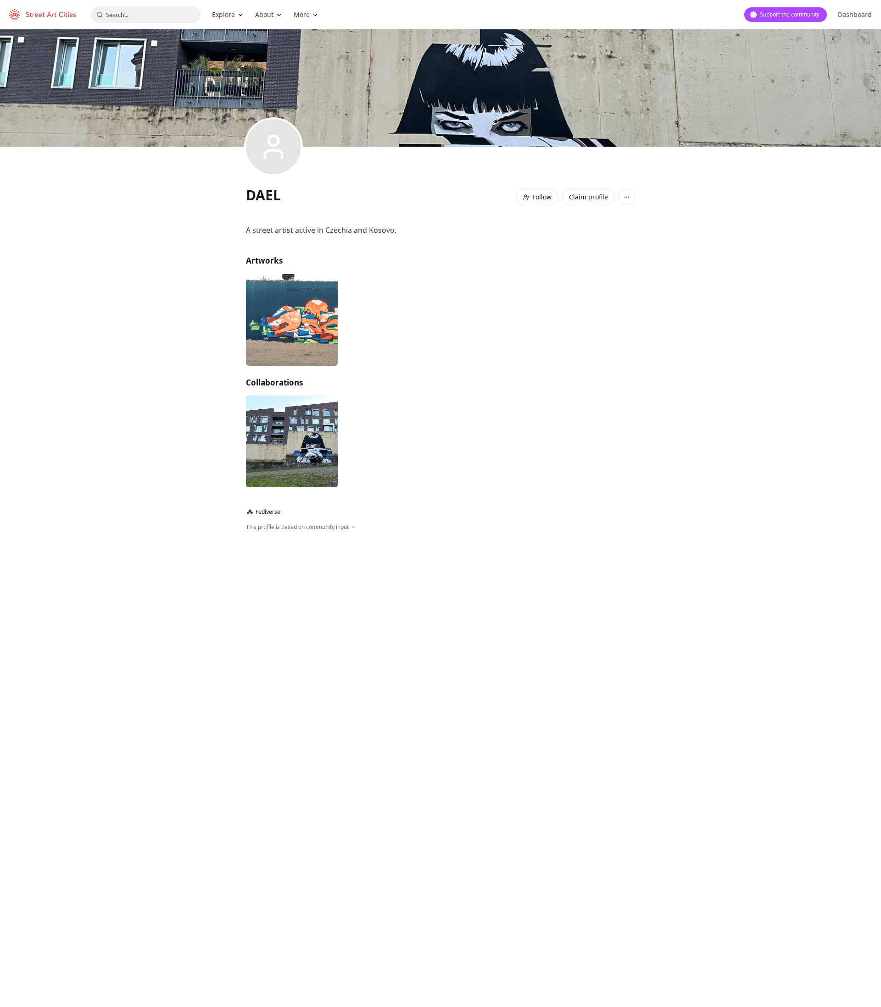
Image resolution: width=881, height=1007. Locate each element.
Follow (542, 197)
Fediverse (263, 512)
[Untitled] (292, 320)
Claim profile (588, 197)
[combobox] (146, 14)
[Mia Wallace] (292, 441)
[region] (440, 630)
